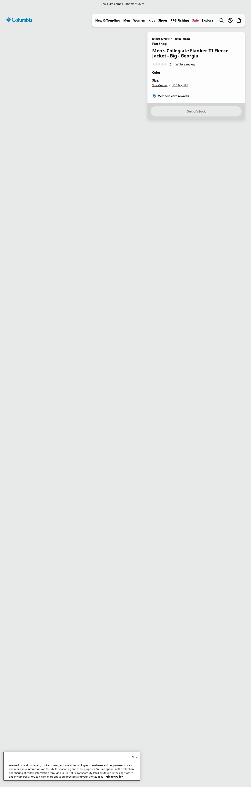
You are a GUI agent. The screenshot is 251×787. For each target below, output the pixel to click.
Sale (195, 20)
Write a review (185, 64)
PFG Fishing (180, 20)
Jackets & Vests (161, 38)
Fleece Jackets (182, 38)
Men (126, 20)
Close (134, 757)
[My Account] (230, 20)
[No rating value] (160, 64)
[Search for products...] (221, 20)
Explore (207, 20)
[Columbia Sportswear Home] (19, 19)
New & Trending (107, 20)
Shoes (162, 20)
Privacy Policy (114, 776)
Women (139, 20)
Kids (151, 20)
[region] (125, 397)
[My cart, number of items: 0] (239, 20)
